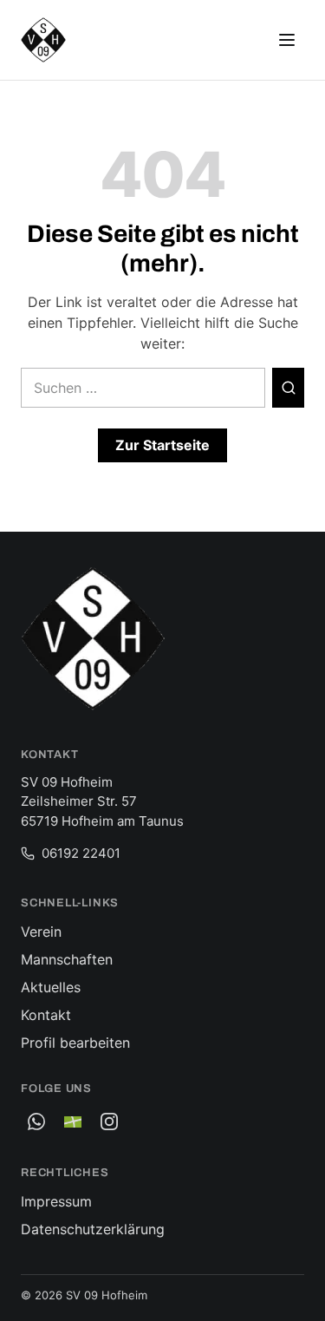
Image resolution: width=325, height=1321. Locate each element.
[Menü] (287, 40)
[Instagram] (109, 1121)
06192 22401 (81, 853)
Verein (41, 931)
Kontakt (46, 1014)
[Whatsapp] (36, 1121)
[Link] (72, 1121)
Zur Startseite (162, 445)
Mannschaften (67, 959)
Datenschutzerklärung (93, 1229)
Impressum (56, 1201)
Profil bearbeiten (75, 1042)
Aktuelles (51, 987)
